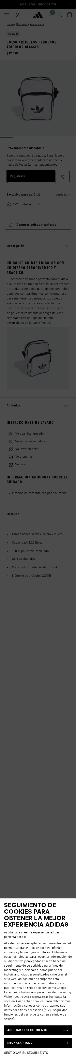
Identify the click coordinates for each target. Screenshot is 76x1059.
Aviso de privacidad (36, 997)
